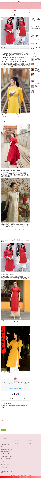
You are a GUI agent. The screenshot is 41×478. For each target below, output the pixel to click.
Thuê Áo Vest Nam (16, 440)
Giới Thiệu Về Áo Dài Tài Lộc (31, 437)
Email (2, 420)
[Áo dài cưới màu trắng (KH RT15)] (32, 92)
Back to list (15, 398)
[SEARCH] (39, 13)
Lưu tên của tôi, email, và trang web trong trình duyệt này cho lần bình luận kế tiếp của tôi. (15, 427)
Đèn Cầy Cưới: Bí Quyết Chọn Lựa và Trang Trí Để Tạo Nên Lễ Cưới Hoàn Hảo (35, 27)
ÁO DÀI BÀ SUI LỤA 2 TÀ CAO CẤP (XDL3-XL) (37, 81)
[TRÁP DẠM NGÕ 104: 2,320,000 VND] (32, 75)
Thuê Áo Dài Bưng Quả (17, 443)
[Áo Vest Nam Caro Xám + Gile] (32, 59)
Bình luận (2, 407)
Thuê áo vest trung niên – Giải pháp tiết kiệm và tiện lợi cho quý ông (35, 19)
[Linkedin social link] (18, 394)
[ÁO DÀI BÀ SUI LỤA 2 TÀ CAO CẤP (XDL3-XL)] (32, 82)
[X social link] (14, 394)
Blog (21, 7)
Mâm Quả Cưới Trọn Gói (17, 444)
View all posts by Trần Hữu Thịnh (15, 388)
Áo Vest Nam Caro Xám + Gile (37, 59)
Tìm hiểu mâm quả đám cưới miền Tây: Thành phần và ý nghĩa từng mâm (35, 52)
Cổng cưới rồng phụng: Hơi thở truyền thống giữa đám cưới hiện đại (35, 44)
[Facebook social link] (12, 394)
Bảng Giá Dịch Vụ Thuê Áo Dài (18, 437)
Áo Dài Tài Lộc (4, 383)
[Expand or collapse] (29, 47)
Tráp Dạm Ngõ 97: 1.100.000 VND (37, 63)
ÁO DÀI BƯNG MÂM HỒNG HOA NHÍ (37, 86)
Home (19, 7)
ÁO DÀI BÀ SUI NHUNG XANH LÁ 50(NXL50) (37, 69)
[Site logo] (20, 1)
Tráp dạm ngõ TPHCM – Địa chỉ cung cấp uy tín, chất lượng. (35, 31)
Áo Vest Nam (29, 443)
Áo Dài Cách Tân (16, 439)
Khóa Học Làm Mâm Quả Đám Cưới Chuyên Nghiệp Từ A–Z (35, 36)
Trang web (2, 424)
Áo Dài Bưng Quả (30, 439)
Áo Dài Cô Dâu (30, 440)
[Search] (40, 1)
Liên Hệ (29, 446)
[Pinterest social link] (16, 394)
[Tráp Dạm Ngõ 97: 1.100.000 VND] (32, 65)
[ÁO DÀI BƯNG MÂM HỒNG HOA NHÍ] (32, 87)
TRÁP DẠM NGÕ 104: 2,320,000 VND (37, 74)
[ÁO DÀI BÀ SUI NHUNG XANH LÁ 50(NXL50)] (32, 70)
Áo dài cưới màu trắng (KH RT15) (37, 91)
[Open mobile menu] (1, 1)
